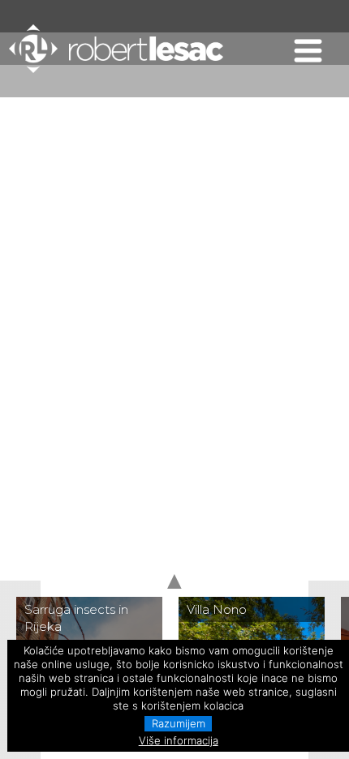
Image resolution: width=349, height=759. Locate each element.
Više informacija (178, 740)
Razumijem (178, 723)
